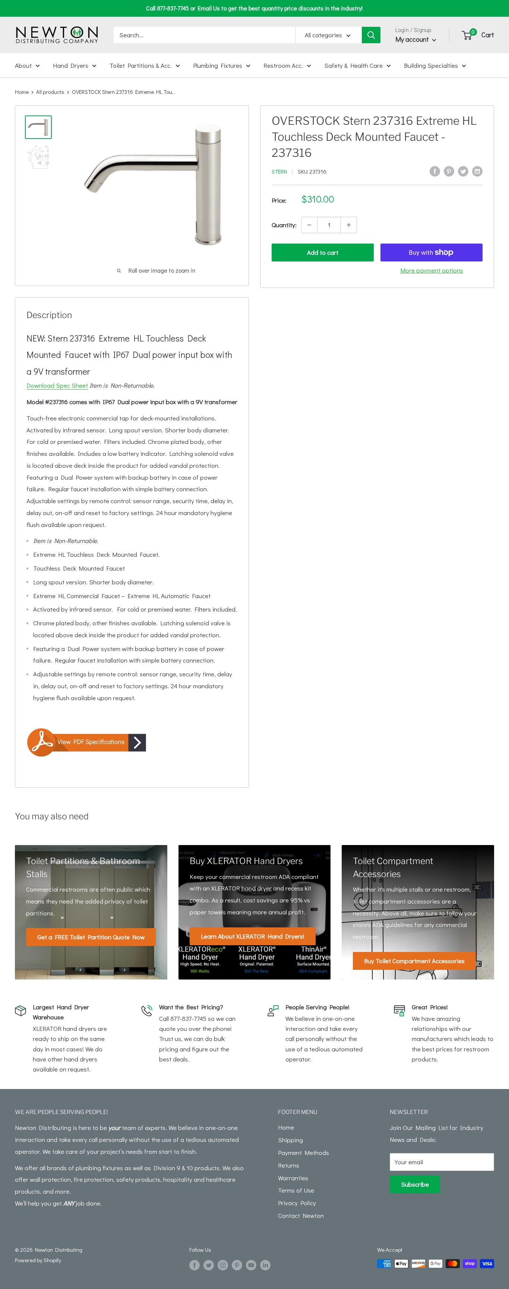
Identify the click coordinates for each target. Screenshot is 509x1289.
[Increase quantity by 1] (349, 225)
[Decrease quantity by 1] (309, 225)
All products (50, 91)
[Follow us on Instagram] (223, 1264)
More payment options (431, 270)
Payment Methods (303, 1152)
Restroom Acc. (283, 65)
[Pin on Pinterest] (449, 171)
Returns (288, 1165)
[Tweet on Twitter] (463, 171)
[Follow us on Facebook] (194, 1264)
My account (412, 39)
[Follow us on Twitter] (208, 1264)
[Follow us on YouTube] (251, 1264)
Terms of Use (296, 1190)
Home (22, 91)
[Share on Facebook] (435, 171)
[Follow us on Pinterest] (237, 1264)
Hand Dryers (70, 65)
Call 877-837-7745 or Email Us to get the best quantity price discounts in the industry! (254, 8)
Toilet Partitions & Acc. (141, 65)
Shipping (290, 1140)
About (23, 65)
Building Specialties (431, 65)
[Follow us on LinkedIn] (265, 1264)
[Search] (371, 35)
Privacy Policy (297, 1202)
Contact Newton (301, 1215)
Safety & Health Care (353, 65)
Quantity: (284, 224)
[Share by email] (477, 171)
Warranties (293, 1178)
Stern (279, 171)
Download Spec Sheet (57, 385)
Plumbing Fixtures (217, 65)
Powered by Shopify (38, 1260)
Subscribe (415, 1184)
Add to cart (322, 252)
